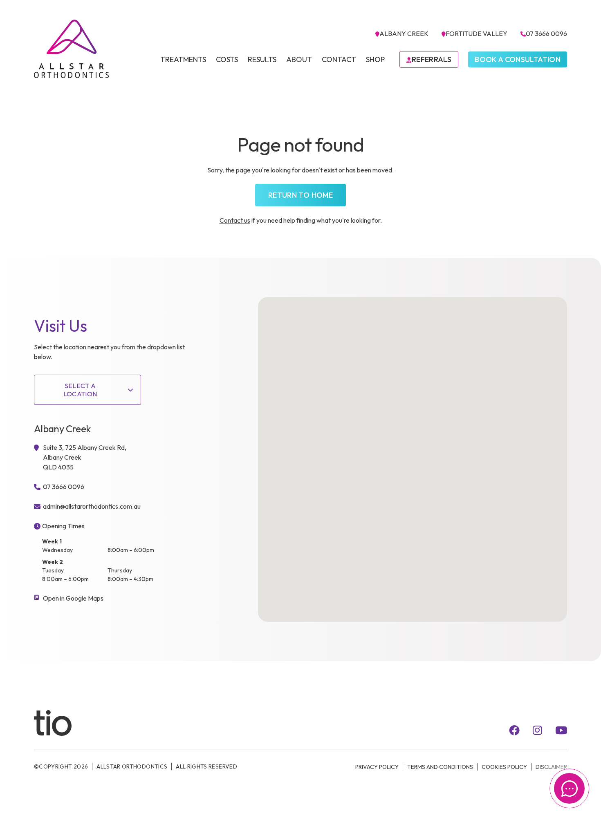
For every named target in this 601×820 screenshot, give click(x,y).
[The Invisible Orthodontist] (62, 722)
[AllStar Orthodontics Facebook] (514, 730)
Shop (375, 59)
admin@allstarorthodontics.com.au (92, 506)
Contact (339, 59)
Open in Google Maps (73, 598)
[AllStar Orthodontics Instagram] (537, 730)
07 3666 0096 (546, 33)
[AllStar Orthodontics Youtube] (561, 730)
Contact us (235, 220)
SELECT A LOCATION (80, 390)
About (299, 59)
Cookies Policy (504, 767)
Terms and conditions (440, 767)
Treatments (183, 59)
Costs (227, 59)
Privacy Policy (377, 767)
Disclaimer (551, 767)
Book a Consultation (518, 59)
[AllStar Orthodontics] (71, 49)
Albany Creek (403, 33)
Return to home (300, 195)
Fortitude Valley (476, 33)
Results (262, 59)
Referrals (431, 59)
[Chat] (569, 788)
